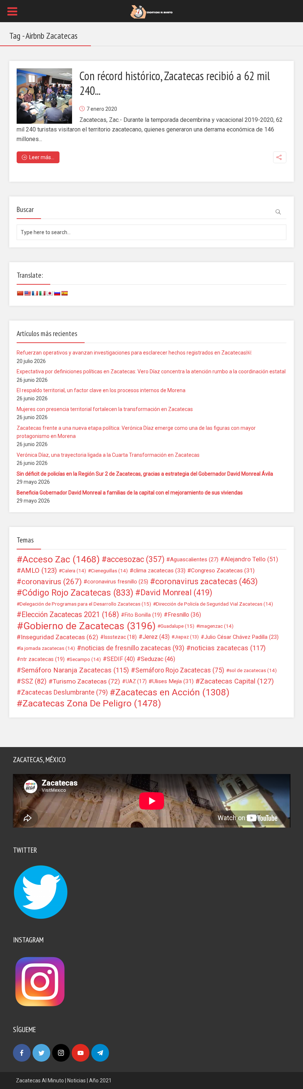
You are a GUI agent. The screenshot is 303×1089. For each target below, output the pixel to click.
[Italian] (42, 293)
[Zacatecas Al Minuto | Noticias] (151, 11)
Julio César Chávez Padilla (241, 637)
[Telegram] (100, 1053)
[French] (34, 293)
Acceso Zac (61, 559)
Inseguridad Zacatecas (59, 637)
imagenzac (216, 626)
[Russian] (57, 293)
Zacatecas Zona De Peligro (92, 703)
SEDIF (121, 658)
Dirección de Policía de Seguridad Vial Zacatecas (214, 604)
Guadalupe (177, 626)
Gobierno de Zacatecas (89, 625)
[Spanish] (64, 293)
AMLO (39, 570)
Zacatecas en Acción (172, 692)
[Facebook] (22, 1053)
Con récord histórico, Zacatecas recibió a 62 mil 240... (174, 83)
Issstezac (120, 637)
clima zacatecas (159, 570)
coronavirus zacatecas (206, 581)
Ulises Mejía (173, 681)
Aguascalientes (194, 559)
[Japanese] (49, 293)
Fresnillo (184, 614)
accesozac (135, 559)
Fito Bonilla (143, 615)
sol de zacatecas (253, 670)
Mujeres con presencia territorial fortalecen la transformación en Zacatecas (105, 409)
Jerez (156, 636)
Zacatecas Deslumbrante (64, 692)
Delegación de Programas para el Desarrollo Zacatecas (85, 604)
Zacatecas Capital (237, 681)
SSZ (34, 681)
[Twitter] (41, 1053)
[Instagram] (61, 1053)
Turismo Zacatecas (86, 681)
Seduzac (158, 658)
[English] (27, 293)
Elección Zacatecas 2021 (70, 614)
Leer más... (41, 157)
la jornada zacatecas (47, 648)
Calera (74, 570)
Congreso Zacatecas (223, 570)
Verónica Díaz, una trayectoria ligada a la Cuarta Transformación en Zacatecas (108, 455)
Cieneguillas (109, 570)
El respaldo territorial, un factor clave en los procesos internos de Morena (101, 390)
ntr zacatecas (42, 659)
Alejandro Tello (251, 559)
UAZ (136, 681)
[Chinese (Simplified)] (20, 293)
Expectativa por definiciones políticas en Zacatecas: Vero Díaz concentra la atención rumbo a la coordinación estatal (151, 371)
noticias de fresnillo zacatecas (132, 648)
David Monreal (176, 592)
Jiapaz (186, 637)
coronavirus (51, 581)
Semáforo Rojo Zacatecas (179, 670)
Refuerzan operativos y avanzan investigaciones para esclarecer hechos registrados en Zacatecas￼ (134, 353)
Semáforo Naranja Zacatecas (75, 670)
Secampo (85, 659)
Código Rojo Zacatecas (77, 592)
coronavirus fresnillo (117, 581)
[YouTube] (80, 1053)
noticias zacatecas (228, 648)
